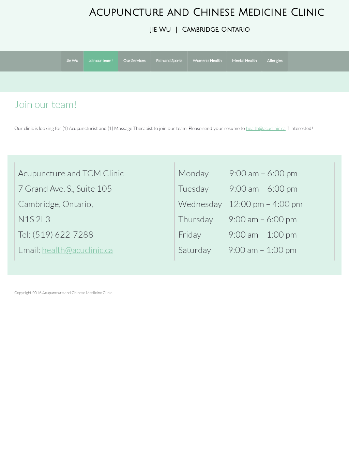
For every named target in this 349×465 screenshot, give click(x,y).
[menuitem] (72, 61)
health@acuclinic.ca (266, 128)
